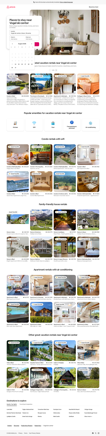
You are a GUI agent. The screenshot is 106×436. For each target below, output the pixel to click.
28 (28, 64)
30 (12, 67)
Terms (25, 433)
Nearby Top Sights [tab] (12, 404)
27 (25, 64)
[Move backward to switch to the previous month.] (12, 43)
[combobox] (24, 33)
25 (18, 64)
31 (15, 67)
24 (15, 64)
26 (22, 64)
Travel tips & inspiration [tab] (26, 404)
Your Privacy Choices (34, 433)
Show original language (66, 2)
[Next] (56, 70)
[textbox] (17, 39)
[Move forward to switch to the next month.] (31, 43)
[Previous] (50, 70)
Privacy (20, 433)
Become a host (93, 7)
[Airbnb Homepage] (11, 7)
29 (32, 64)
